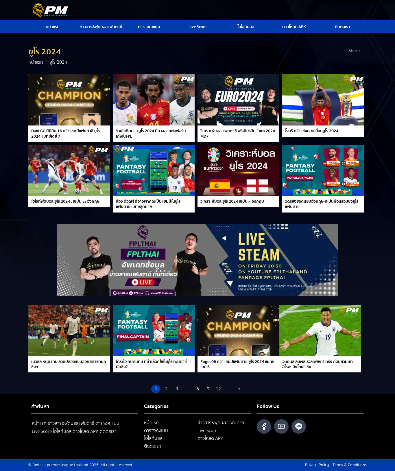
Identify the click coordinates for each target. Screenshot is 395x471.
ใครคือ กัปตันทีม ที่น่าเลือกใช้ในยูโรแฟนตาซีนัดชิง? (151, 364)
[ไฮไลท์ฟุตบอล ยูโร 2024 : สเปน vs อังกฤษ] (69, 170)
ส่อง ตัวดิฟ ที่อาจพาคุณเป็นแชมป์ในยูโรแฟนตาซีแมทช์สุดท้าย (148, 204)
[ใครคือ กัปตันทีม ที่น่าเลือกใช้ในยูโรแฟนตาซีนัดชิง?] (154, 330)
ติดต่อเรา (342, 27)
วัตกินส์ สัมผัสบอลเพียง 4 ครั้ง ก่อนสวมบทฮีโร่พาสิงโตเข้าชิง (317, 364)
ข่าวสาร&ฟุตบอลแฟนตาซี (101, 27)
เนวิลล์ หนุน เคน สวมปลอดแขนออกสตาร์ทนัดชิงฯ (68, 364)
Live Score (197, 27)
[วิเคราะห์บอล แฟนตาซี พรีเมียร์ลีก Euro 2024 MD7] (238, 99)
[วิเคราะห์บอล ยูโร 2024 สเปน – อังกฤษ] (238, 170)
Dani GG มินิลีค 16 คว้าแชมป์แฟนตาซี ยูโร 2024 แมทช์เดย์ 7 (65, 133)
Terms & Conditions (350, 465)
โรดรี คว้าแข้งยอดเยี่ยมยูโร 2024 (311, 131)
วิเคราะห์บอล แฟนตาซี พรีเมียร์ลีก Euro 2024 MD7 (237, 133)
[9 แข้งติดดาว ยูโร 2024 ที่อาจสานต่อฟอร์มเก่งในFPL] (154, 99)
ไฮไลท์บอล (245, 27)
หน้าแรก (53, 27)
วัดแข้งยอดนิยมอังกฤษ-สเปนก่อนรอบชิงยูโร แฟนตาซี (321, 204)
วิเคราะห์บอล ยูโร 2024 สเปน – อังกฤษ (232, 201)
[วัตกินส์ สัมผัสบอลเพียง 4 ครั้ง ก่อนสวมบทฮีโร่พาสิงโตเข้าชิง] (320, 330)
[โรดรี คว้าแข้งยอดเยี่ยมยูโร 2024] (323, 99)
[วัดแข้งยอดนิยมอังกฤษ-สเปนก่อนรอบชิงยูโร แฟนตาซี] (323, 170)
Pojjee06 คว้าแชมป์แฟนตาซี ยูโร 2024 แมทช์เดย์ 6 (237, 364)
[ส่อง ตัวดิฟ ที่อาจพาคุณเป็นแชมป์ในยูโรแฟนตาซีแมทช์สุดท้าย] (154, 170)
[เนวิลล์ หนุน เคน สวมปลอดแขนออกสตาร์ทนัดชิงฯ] (69, 330)
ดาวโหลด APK (294, 27)
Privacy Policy (317, 465)
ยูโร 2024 (58, 62)
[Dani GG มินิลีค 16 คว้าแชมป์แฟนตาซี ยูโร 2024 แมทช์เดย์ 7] (69, 99)
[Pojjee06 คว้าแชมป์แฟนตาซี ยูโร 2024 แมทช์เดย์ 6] (238, 330)
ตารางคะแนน (149, 27)
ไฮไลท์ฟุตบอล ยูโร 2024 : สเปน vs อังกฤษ (65, 201)
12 (218, 389)
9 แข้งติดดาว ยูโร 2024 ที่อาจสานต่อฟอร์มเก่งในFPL (151, 133)
